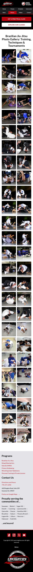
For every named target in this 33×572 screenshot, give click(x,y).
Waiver (16, 547)
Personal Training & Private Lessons (13, 473)
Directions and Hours (9, 482)
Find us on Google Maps (10, 494)
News (4, 12)
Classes (12, 9)
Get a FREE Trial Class (16, 19)
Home (4, 9)
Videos (20, 12)
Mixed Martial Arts (8, 463)
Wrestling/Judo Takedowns (11, 471)
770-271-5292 (6, 485)
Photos (12, 12)
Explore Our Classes (16, 25)
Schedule (20, 9)
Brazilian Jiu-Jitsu (8, 461)
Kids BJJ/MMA (7, 466)
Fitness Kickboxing (8, 468)
